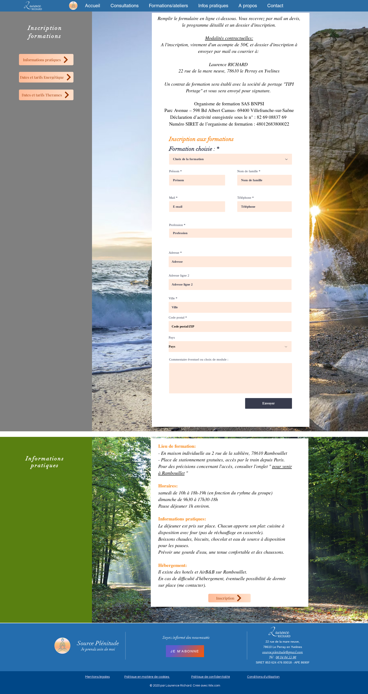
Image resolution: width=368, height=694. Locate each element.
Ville (172, 298)
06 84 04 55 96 (286, 657)
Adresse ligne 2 (179, 275)
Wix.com (214, 685)
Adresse (174, 252)
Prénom (174, 171)
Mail (172, 197)
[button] (124, 5)
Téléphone (244, 197)
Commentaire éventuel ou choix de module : (198, 359)
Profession (176, 225)
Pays (172, 337)
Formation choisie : (192, 149)
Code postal (176, 317)
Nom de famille (247, 171)
